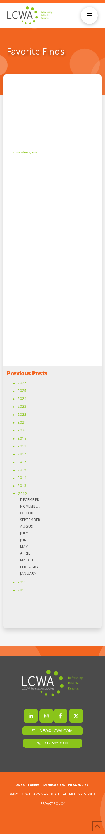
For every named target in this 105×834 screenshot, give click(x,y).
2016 (22, 461)
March (26, 560)
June (24, 540)
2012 (22, 493)
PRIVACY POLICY (53, 803)
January (28, 573)
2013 (22, 485)
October (29, 513)
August (27, 526)
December (29, 499)
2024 (22, 398)
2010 (22, 590)
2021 (22, 422)
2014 (22, 477)
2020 (22, 430)
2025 (22, 390)
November (30, 506)
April (25, 553)
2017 (22, 454)
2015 (22, 470)
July (24, 533)
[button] (89, 15)
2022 (22, 414)
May (24, 546)
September (30, 519)
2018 (22, 446)
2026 (22, 382)
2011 (22, 582)
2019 (22, 438)
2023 (22, 406)
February (29, 566)
